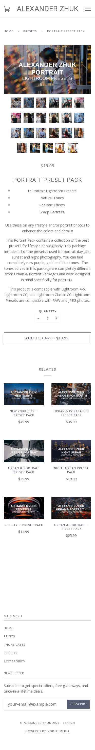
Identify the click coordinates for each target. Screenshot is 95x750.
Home (8, 31)
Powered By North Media (47, 731)
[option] (47, 69)
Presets (30, 31)
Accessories (14, 661)
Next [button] (82, 69)
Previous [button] (12, 69)
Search (69, 723)
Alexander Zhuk (48, 9)
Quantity (47, 311)
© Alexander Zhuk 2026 (39, 723)
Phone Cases (15, 644)
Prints (9, 636)
